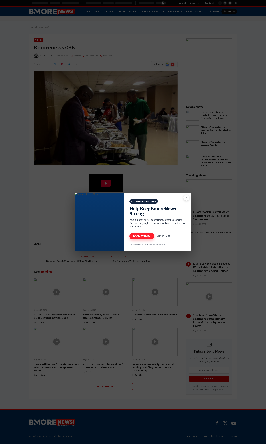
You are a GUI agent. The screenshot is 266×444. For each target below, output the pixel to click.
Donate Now (142, 236)
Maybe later (164, 236)
